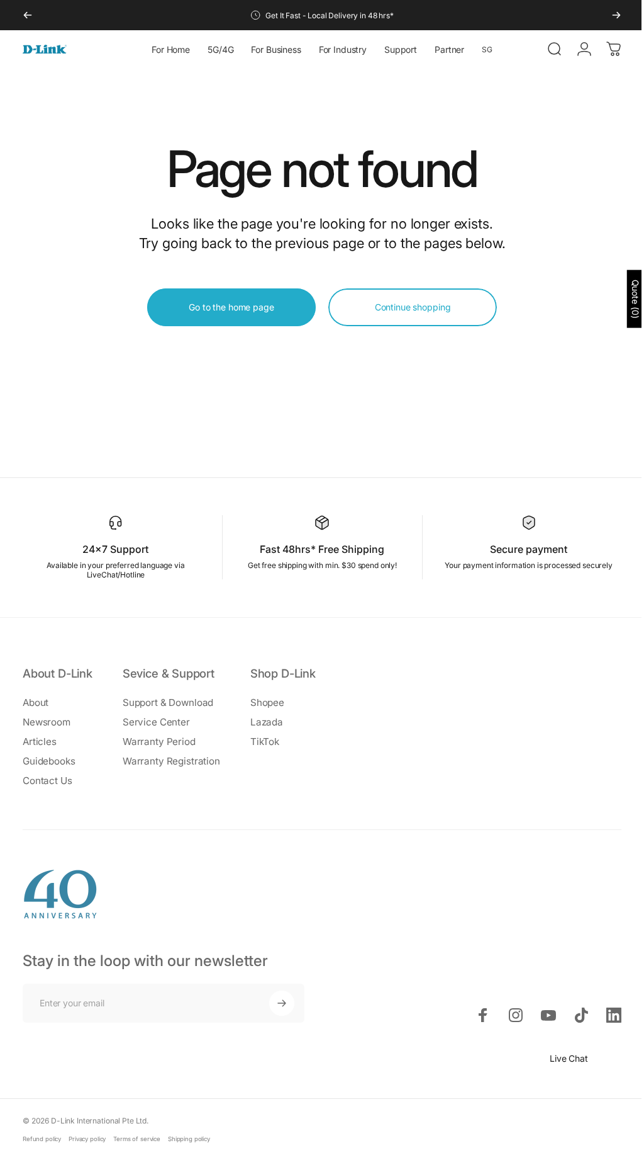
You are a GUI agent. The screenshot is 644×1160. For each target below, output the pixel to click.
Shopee (267, 702)
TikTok (264, 742)
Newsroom (46, 722)
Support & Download (168, 702)
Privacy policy (87, 1138)
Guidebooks (49, 761)
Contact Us (47, 781)
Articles (40, 742)
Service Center (156, 722)
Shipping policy (189, 1138)
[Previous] (28, 15)
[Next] (616, 15)
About (35, 702)
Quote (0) (626, 298)
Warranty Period (159, 742)
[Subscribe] (281, 1003)
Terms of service (136, 1138)
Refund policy (42, 1138)
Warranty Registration (171, 761)
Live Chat (559, 1058)
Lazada (266, 722)
